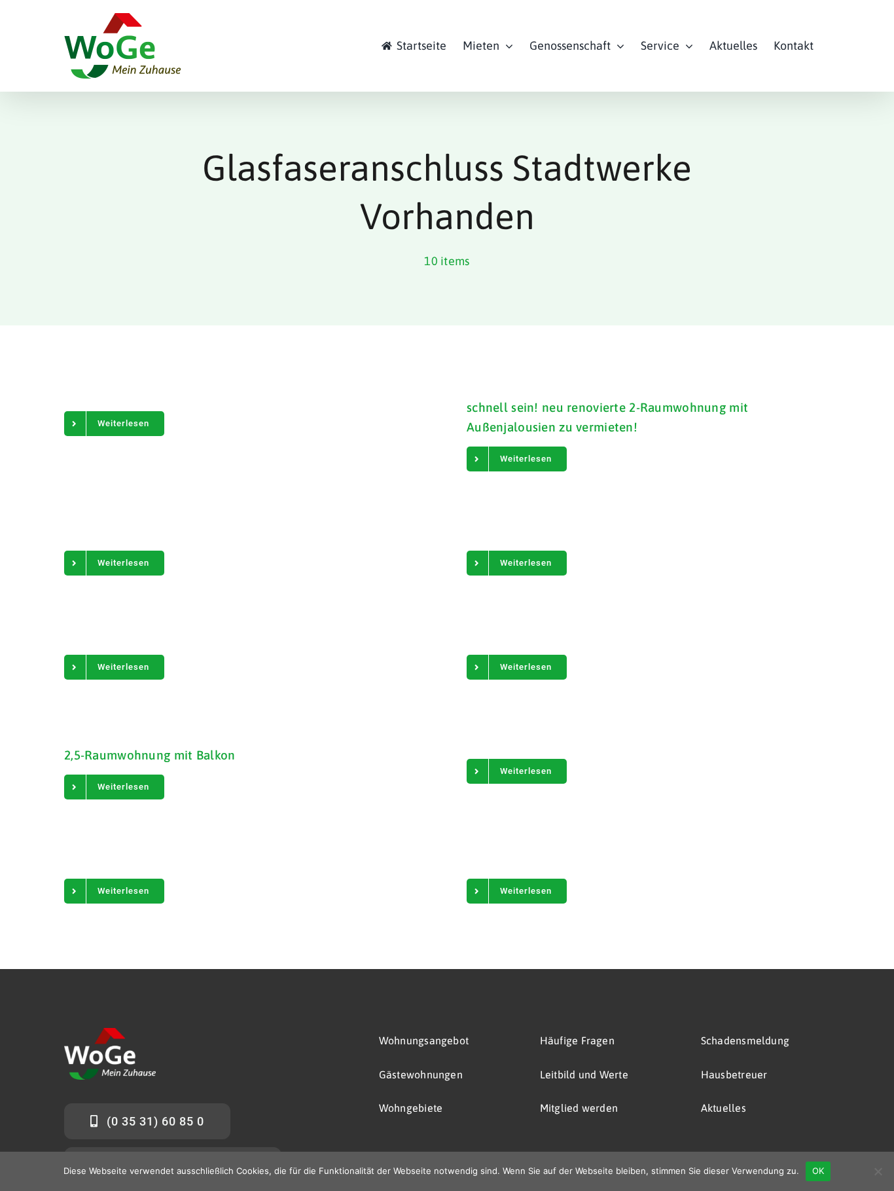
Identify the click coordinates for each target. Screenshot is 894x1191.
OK (818, 1170)
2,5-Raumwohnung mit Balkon (149, 755)
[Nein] (877, 1171)
